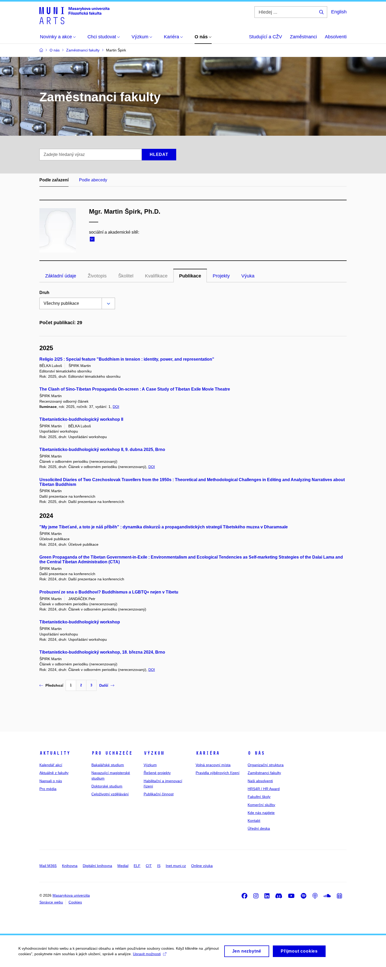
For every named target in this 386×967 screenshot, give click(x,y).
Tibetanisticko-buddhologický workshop (79, 622)
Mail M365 (48, 866)
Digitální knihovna (97, 866)
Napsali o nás (50, 781)
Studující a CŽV (265, 36)
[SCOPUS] (93, 240)
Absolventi (336, 36)
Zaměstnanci (303, 36)
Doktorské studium (106, 786)
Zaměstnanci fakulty (264, 773)
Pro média (47, 789)
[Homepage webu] (74, 15)
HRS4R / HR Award (264, 789)
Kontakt (254, 820)
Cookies (75, 902)
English (339, 11)
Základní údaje (60, 275)
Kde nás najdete (261, 813)
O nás (256, 753)
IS (158, 866)
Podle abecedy (93, 180)
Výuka (247, 275)
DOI (116, 406)
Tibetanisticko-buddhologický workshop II (81, 419)
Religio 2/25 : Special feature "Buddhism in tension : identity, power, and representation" (126, 359)
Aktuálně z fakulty (54, 773)
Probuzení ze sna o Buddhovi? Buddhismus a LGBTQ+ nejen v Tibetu (108, 592)
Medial (122, 866)
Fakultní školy (259, 797)
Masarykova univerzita (71, 895)
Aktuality (54, 753)
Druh (44, 292)
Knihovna (69, 866)
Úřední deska (259, 828)
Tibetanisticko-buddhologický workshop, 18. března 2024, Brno (102, 652)
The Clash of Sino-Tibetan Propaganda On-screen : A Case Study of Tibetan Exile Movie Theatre (134, 389)
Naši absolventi (260, 781)
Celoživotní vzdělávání (110, 794)
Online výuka (202, 866)
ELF (137, 866)
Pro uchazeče (111, 753)
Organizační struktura (266, 765)
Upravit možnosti (147, 954)
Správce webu (51, 902)
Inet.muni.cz (176, 866)
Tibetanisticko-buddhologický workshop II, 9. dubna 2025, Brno (102, 449)
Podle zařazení (54, 180)
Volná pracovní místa (213, 765)
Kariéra (208, 753)
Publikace (190, 275)
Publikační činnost (159, 794)
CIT (149, 866)
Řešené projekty (157, 773)
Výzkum (154, 753)
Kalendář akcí (50, 765)
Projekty (221, 275)
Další (103, 685)
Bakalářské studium (107, 765)
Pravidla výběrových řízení (217, 773)
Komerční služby (261, 805)
